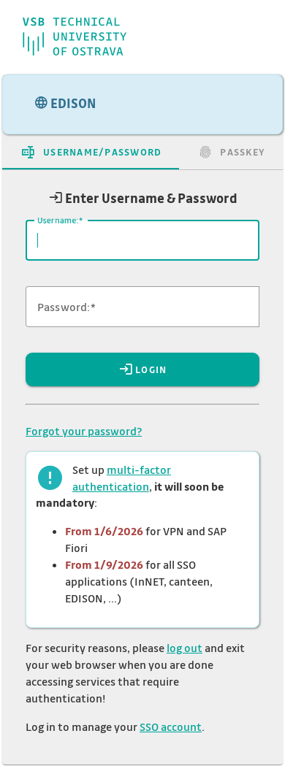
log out (184, 647)
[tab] (90, 151)
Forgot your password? (84, 430)
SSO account (171, 726)
